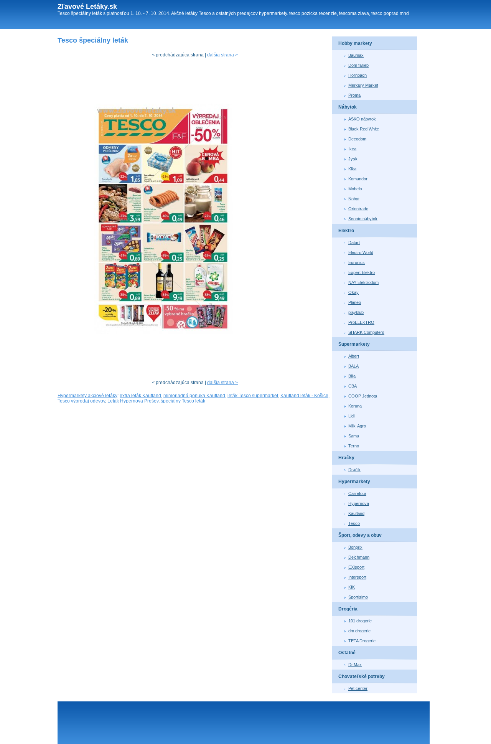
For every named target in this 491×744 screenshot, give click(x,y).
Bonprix (355, 547)
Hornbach (357, 75)
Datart (354, 242)
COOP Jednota (362, 396)
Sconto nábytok (362, 218)
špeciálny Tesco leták (183, 401)
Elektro (346, 230)
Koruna (355, 406)
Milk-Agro (357, 426)
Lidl (351, 416)
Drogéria (348, 609)
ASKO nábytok (362, 119)
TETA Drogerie (362, 640)
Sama (353, 436)
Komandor (357, 179)
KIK (351, 587)
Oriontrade (358, 208)
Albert (353, 356)
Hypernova (358, 503)
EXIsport (356, 567)
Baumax (356, 55)
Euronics (356, 262)
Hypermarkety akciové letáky (87, 395)
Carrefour (357, 493)
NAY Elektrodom (363, 282)
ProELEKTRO (361, 322)
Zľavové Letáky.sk (87, 6)
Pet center (357, 688)
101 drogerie (360, 621)
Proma (354, 95)
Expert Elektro (361, 272)
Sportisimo (358, 597)
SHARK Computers (366, 332)
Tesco (354, 523)
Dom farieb (358, 65)
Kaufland (356, 513)
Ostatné (347, 652)
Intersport (357, 577)
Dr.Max (355, 664)
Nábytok (347, 107)
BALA (353, 366)
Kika (352, 169)
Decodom (357, 139)
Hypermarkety (354, 481)
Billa (352, 376)
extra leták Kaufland (140, 395)
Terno (353, 446)
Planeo (354, 302)
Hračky (346, 457)
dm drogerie (359, 631)
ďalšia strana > (222, 55)
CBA (352, 386)
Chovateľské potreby (361, 676)
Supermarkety (354, 344)
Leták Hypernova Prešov (132, 401)
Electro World (360, 252)
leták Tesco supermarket (252, 395)
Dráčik (354, 469)
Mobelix (355, 188)
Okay (353, 292)
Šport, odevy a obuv (360, 535)
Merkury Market (363, 85)
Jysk (353, 159)
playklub (356, 312)
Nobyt (353, 198)
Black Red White (363, 129)
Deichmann (358, 557)
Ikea (352, 149)
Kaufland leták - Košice (304, 395)
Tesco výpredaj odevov (81, 401)
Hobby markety (355, 43)
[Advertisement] (197, 82)
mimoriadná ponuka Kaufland (194, 395)
